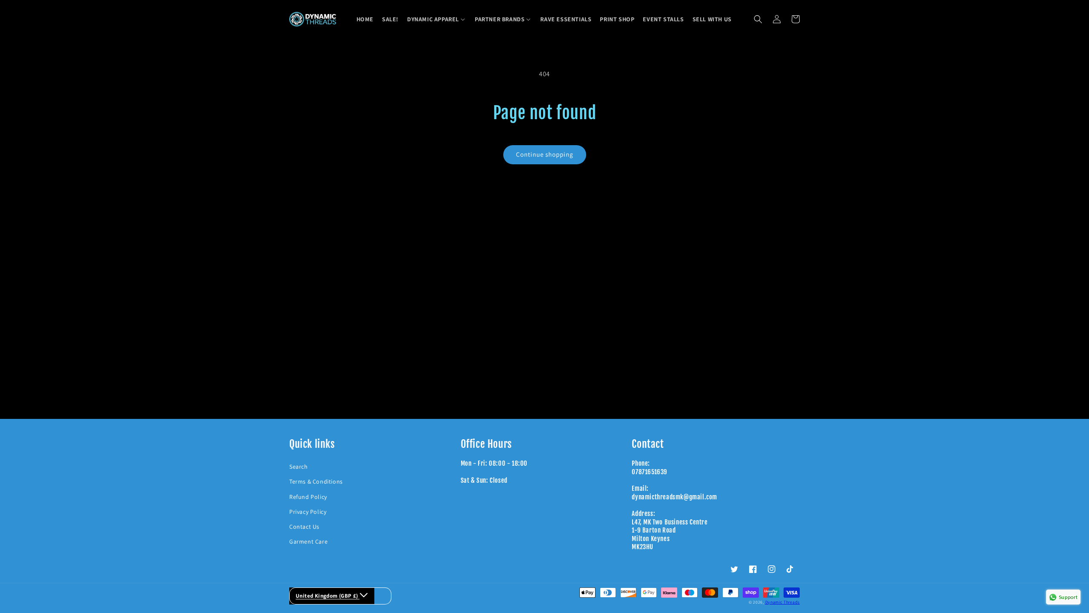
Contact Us (304, 526)
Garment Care (308, 541)
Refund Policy (308, 497)
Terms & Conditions (316, 481)
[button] (436, 19)
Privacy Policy (307, 512)
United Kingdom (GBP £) (327, 595)
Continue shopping (544, 154)
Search (298, 466)
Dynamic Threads (782, 602)
